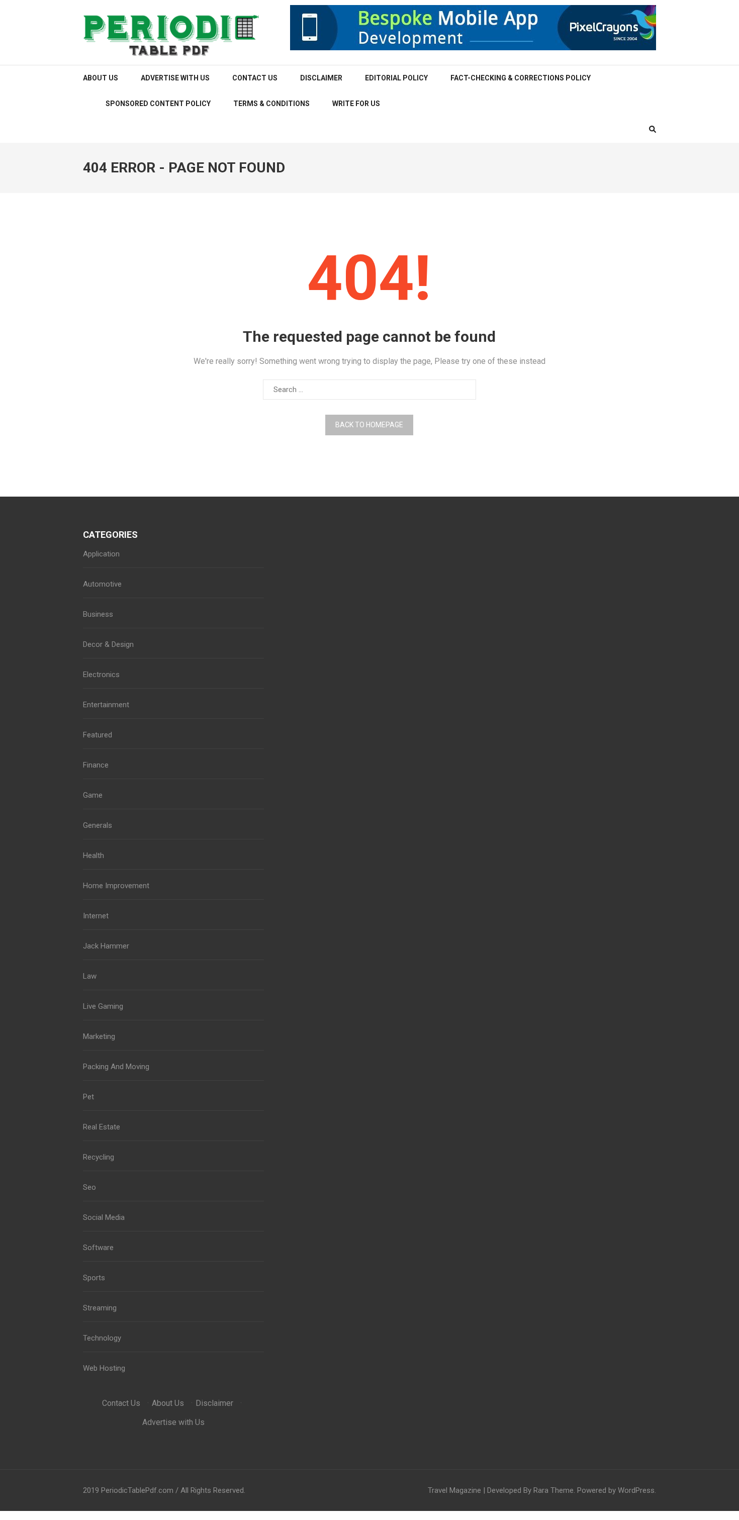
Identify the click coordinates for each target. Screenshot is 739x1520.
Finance (96, 765)
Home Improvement (116, 885)
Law (90, 976)
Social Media (104, 1217)
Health (93, 855)
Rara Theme (553, 1490)
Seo (89, 1187)
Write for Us (356, 104)
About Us (100, 78)
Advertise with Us (175, 78)
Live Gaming (103, 1006)
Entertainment (106, 704)
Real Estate (101, 1126)
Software (98, 1247)
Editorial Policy (396, 78)
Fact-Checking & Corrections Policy (520, 78)
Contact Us (255, 78)
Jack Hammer (106, 946)
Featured (97, 734)
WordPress (636, 1490)
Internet (96, 915)
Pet (88, 1096)
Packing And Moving (116, 1066)
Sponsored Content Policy (158, 104)
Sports (94, 1277)
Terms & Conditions (271, 104)
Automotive (102, 584)
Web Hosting (104, 1368)
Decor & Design (108, 644)
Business (98, 614)
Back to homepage (369, 425)
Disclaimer (321, 78)
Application (101, 553)
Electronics (101, 674)
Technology (102, 1338)
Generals (97, 825)
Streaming (100, 1307)
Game (93, 795)
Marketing (99, 1036)
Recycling (98, 1157)
